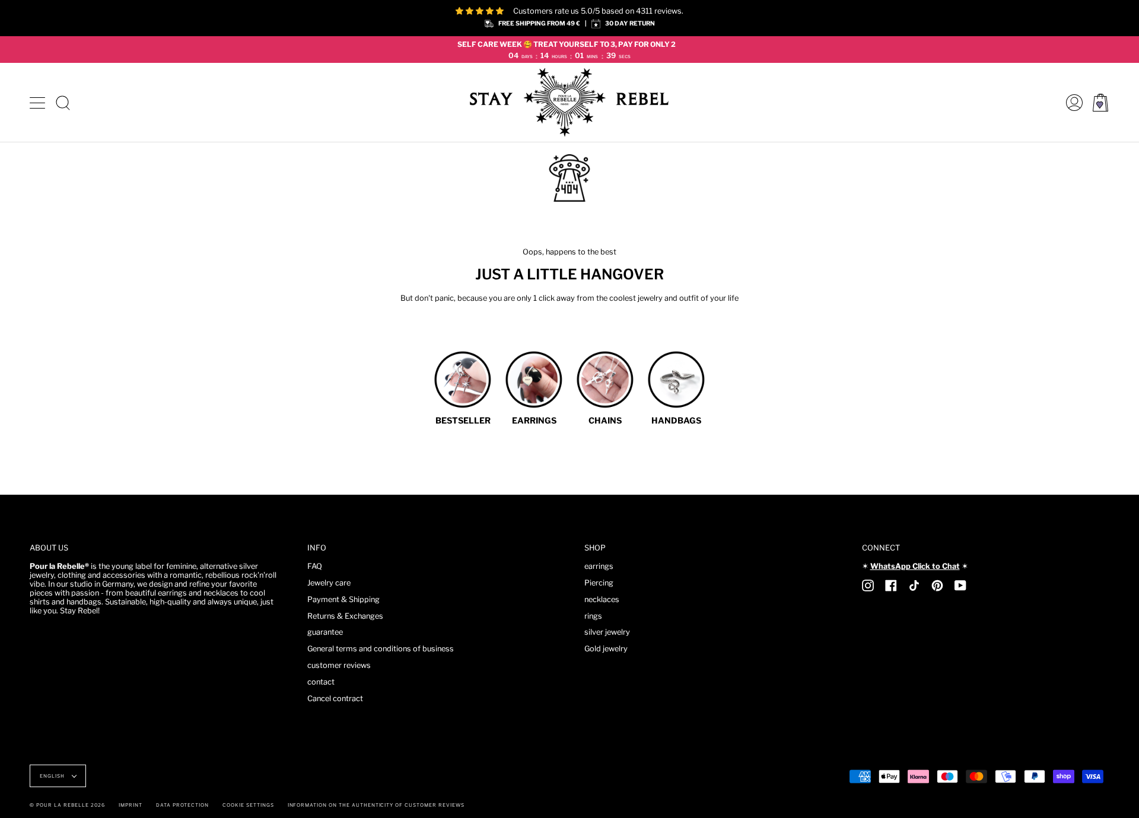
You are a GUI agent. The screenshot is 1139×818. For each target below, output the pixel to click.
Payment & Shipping (343, 599)
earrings (598, 566)
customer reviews (339, 665)
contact (321, 681)
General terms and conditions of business (380, 648)
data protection (182, 805)
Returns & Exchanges (345, 616)
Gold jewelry (606, 648)
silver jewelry (607, 632)
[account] (1071, 102)
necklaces (601, 599)
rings (593, 616)
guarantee (325, 632)
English (53, 776)
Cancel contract (335, 698)
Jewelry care (329, 582)
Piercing (598, 582)
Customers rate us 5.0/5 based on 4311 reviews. (598, 11)
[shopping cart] (1100, 102)
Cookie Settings (247, 805)
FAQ (314, 566)
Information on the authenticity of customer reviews (376, 805)
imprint (130, 805)
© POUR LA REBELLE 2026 (67, 805)
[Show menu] (38, 103)
